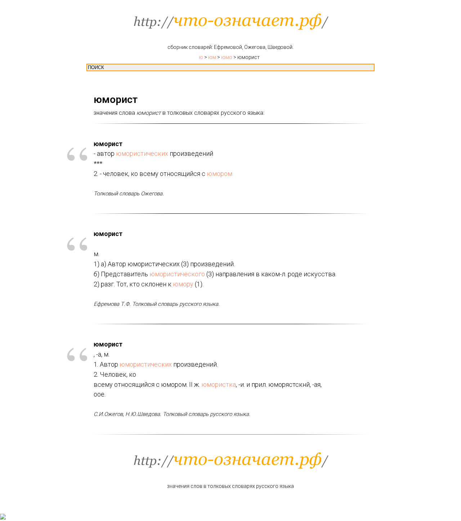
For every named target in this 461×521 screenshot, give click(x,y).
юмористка (218, 384)
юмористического (177, 274)
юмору (183, 284)
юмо (226, 57)
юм (212, 57)
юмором (219, 173)
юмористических (142, 153)
